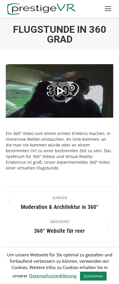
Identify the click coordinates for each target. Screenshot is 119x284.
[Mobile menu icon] (108, 8)
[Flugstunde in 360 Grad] (59, 91)
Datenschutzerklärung (52, 276)
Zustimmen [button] (93, 276)
